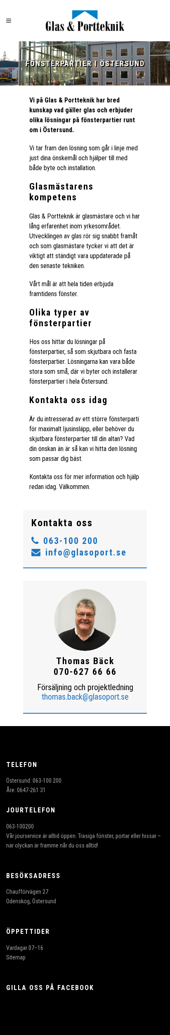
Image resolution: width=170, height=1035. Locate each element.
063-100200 (20, 826)
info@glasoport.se (86, 552)
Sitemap (16, 957)
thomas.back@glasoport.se (85, 697)
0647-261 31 (31, 790)
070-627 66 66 (85, 672)
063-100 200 (70, 541)
